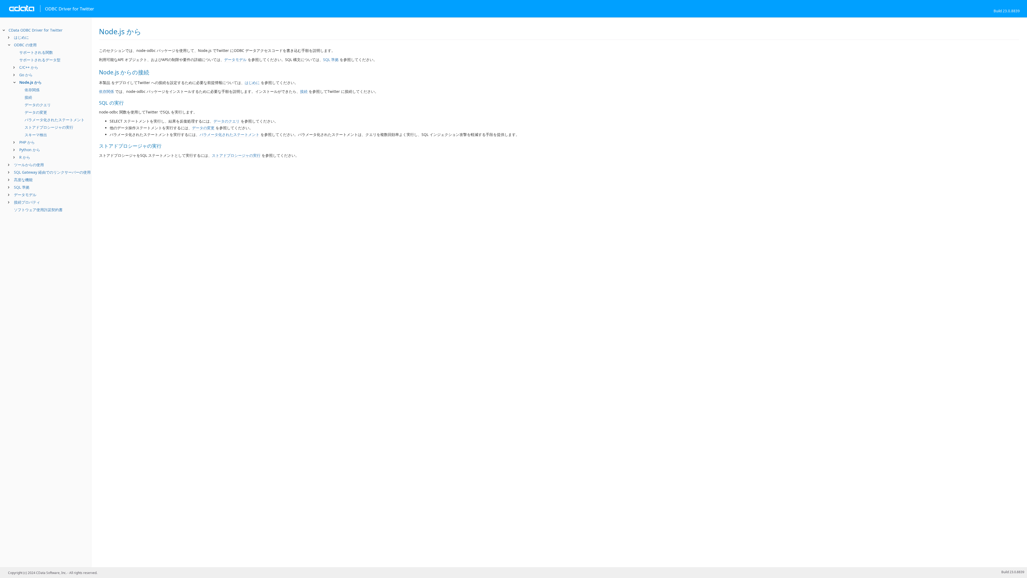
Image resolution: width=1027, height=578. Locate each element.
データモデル (25, 194)
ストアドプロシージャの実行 (49, 127)
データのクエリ (38, 104)
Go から (26, 74)
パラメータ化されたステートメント (55, 119)
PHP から (27, 142)
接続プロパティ (27, 202)
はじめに (21, 37)
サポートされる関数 (36, 52)
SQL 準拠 (21, 187)
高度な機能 (23, 179)
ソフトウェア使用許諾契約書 (38, 209)
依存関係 (32, 89)
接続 (28, 97)
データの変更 (36, 112)
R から (24, 157)
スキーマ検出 (36, 134)
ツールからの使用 (29, 164)
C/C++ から (28, 67)
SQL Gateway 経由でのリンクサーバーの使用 (52, 172)
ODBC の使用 (25, 44)
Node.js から (30, 82)
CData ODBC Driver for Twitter (36, 30)
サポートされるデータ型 (39, 59)
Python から (29, 149)
